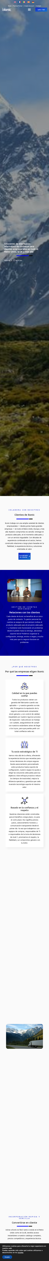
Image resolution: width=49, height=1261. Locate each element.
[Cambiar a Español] (28, 2)
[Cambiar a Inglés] (15, 2)
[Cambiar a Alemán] (33, 2)
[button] (29, 9)
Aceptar (7, 1257)
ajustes (20, 1253)
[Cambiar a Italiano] (24, 2)
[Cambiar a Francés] (19, 2)
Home (7, 260)
